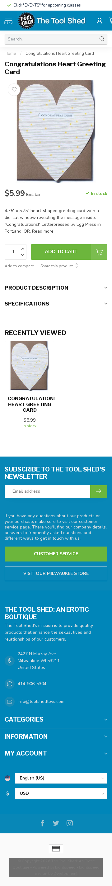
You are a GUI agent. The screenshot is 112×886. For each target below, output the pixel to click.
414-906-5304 (32, 684)
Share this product (57, 265)
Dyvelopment (65, 873)
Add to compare (19, 265)
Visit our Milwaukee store (56, 573)
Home (10, 53)
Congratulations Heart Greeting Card (60, 53)
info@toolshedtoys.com (41, 701)
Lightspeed (65, 867)
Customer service (56, 554)
